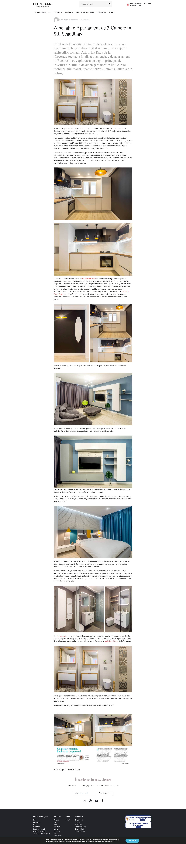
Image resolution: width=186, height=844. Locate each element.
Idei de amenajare (42, 12)
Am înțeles (132, 841)
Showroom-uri (80, 831)
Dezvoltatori (79, 829)
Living (35, 824)
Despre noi (79, 820)
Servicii (68, 12)
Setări (110, 842)
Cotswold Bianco (89, 278)
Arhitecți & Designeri (85, 12)
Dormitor (36, 827)
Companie (101, 12)
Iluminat (56, 833)
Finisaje (56, 820)
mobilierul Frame (111, 641)
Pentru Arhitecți (80, 827)
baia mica (61, 636)
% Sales (112, 12)
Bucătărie (36, 822)
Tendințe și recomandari (41, 833)
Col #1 (68, 820)
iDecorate (60, 56)
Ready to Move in (39, 829)
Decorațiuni (58, 836)
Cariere (77, 822)
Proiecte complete (39, 831)
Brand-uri (78, 824)
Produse (57, 12)
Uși (55, 822)
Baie (34, 820)
